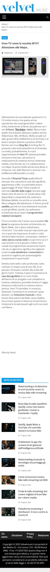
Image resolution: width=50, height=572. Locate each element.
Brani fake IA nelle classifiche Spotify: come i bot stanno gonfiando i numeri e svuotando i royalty (32, 408)
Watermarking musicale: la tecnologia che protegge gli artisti (31, 462)
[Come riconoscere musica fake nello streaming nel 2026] (8, 479)
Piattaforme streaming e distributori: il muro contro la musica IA (33, 511)
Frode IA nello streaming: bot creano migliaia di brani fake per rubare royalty (32, 494)
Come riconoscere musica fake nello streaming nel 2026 (33, 478)
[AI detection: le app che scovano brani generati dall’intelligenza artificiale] (8, 444)
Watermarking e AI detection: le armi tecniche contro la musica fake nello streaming (32, 389)
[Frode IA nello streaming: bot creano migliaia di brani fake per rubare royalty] (8, 494)
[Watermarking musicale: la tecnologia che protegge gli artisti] (8, 462)
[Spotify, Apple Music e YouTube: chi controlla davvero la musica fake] (8, 427)
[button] (47, 17)
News (4, 38)
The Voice (20, 129)
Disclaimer (17, 535)
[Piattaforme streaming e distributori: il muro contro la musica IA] (8, 511)
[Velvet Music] (25, 6)
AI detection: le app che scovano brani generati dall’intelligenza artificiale (30, 445)
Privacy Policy (30, 535)
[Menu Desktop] (4, 17)
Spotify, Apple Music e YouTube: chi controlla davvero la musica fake (29, 427)
